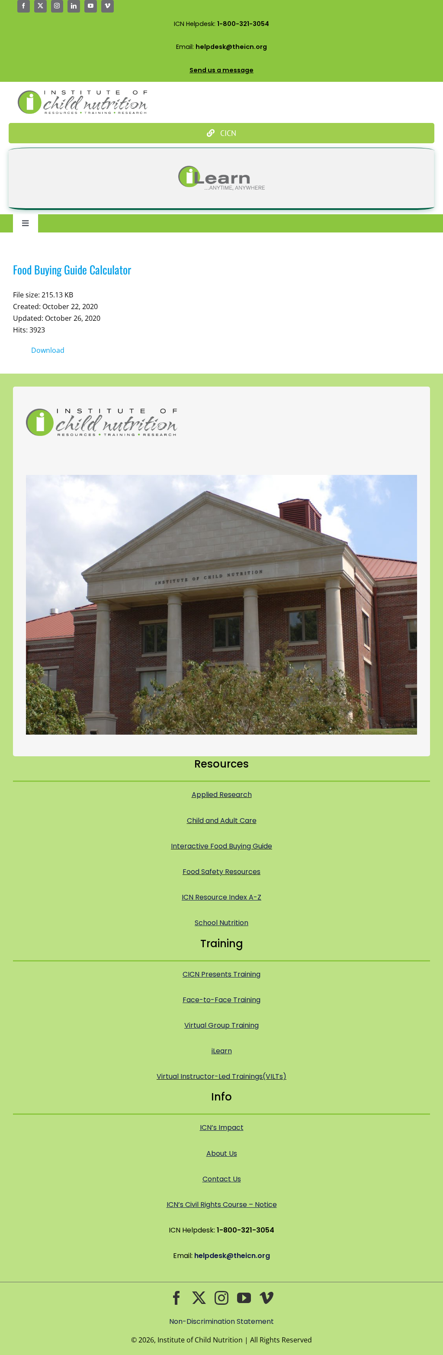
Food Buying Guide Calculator (72, 269)
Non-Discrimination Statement (221, 1321)
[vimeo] (107, 6)
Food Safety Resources (221, 872)
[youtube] (90, 6)
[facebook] (23, 6)
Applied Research (222, 795)
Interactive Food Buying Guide (221, 846)
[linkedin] (73, 6)
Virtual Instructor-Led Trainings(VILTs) (221, 1076)
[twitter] (40, 6)
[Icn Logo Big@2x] (83, 94)
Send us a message (221, 70)
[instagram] (57, 6)
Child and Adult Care (222, 821)
